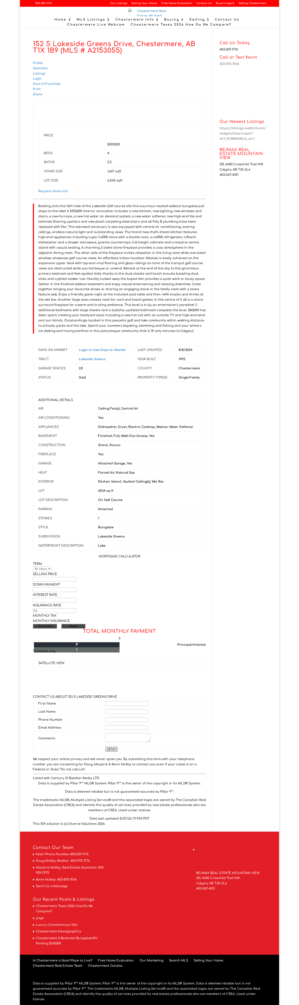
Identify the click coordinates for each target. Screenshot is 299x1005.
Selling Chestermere (252, 3)
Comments (46, 738)
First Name (47, 703)
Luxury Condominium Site (56, 924)
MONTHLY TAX (44, 615)
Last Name (47, 711)
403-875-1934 (229, 64)
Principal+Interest (191, 644)
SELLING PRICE (45, 574)
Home (61, 19)
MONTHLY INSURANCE (51, 621)
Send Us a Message (52, 886)
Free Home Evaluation (177, 3)
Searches (40, 68)
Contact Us (204, 3)
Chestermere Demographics (58, 931)
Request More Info (53, 191)
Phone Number (50, 719)
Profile (38, 63)
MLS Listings (91, 19)
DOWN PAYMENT (46, 584)
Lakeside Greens (92, 359)
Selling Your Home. (144, 3)
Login (37, 78)
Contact (42, 847)
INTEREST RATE (45, 595)
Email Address (49, 727)
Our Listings (118, 3)
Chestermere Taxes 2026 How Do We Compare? (181, 24)
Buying (171, 19)
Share (37, 94)
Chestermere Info (134, 19)
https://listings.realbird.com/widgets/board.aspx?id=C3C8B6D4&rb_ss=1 (243, 133)
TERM (37, 563)
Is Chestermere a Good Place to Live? (62, 960)
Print (37, 89)
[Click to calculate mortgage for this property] (132, 134)
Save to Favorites (47, 83)
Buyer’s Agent (225, 3)
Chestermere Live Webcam (96, 24)
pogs (40, 918)
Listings (39, 73)
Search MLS (178, 960)
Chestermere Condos (105, 965)
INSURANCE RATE (47, 605)
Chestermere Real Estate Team (57, 965)
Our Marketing (151, 960)
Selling (197, 19)
